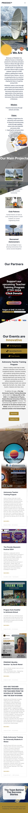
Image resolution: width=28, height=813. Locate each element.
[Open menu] (25, 3)
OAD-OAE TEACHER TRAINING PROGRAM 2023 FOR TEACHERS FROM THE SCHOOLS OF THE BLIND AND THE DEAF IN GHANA (13, 691)
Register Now (14, 419)
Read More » (6, 521)
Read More (14, 413)
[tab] (14, 345)
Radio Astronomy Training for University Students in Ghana (13, 739)
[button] (13, 47)
